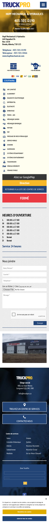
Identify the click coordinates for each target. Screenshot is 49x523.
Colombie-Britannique (14, 442)
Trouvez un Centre (24, 409)
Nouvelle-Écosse (31, 449)
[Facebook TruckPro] (24, 494)
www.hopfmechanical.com (13, 55)
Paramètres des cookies (24, 512)
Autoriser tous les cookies (24, 519)
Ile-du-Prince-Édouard (33, 453)
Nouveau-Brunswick (32, 446)
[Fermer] (46, 498)
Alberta (9, 446)
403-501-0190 (24, 20)
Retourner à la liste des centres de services (24, 189)
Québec (28, 442)
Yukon (8, 438)
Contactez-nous (25, 421)
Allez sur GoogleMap (24, 177)
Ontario (28, 438)
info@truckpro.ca (25, 393)
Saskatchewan (11, 449)
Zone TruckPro (24, 468)
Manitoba (9, 453)
